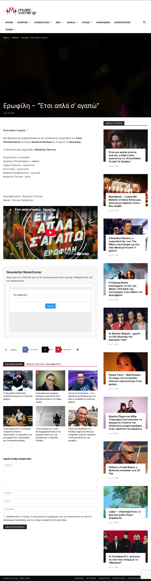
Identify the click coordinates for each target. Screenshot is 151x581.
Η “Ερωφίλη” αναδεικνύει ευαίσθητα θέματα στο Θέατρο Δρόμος (17, 396)
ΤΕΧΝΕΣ (9, 29)
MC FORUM (91, 578)
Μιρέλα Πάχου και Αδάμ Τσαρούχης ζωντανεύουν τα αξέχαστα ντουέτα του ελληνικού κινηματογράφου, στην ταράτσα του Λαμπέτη (125, 422)
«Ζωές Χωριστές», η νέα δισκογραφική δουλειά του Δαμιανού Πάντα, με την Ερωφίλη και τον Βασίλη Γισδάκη (48, 435)
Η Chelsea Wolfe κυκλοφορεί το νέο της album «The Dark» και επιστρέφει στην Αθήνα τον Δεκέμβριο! (125, 289)
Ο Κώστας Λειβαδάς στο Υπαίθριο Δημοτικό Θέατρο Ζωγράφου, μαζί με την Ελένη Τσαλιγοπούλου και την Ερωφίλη (81, 435)
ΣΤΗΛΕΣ (86, 22)
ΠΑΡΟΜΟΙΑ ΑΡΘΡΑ (14, 364)
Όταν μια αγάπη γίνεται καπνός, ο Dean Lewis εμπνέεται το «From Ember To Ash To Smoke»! (125, 157)
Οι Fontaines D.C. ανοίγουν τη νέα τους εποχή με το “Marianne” (124, 559)
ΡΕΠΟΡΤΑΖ (22, 22)
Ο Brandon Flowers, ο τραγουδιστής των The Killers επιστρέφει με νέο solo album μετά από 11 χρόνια (124, 244)
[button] (144, 22)
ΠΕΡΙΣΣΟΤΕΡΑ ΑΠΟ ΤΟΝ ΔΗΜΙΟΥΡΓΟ (43, 364)
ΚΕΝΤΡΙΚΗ (79, 578)
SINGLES (71, 22)
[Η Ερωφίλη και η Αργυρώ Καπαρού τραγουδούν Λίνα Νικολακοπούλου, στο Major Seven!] (50, 380)
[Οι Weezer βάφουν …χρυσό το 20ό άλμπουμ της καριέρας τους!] (126, 324)
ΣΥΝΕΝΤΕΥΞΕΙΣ (41, 22)
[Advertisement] (94, 11)
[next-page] (10, 446)
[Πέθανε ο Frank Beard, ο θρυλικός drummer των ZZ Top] (126, 457)
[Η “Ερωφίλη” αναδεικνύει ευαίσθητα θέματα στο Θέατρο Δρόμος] (18, 380)
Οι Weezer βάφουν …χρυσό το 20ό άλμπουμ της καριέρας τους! (124, 336)
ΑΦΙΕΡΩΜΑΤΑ (103, 22)
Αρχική (6, 37)
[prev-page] (5, 446)
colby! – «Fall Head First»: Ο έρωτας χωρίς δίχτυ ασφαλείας (125, 514)
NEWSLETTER (104, 578)
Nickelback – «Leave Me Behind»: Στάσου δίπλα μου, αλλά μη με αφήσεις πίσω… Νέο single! (125, 201)
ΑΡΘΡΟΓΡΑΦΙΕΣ (122, 22)
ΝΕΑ (58, 22)
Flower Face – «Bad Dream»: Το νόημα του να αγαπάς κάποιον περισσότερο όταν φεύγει (125, 379)
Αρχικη (9, 22)
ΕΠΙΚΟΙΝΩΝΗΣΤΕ (135, 578)
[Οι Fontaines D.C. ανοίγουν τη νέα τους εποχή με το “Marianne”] (126, 546)
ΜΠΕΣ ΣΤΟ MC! (119, 578)
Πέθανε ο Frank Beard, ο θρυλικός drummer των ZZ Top (124, 470)
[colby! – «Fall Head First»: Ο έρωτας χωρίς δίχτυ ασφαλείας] (126, 502)
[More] (78, 350)
